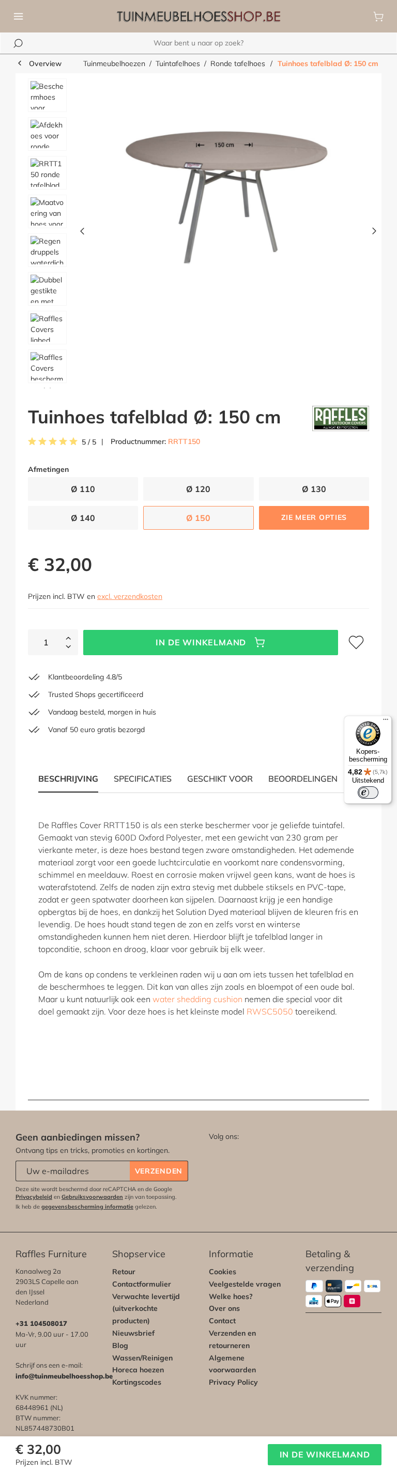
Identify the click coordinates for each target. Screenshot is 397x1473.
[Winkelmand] (378, 16)
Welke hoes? (231, 1296)
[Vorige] (82, 233)
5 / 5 (89, 442)
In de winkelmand (201, 642)
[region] (198, 233)
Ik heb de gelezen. (86, 1206)
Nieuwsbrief (133, 1333)
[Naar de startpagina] (198, 16)
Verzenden (158, 1171)
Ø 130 (314, 489)
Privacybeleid (34, 1196)
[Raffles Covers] (340, 418)
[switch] (368, 792)
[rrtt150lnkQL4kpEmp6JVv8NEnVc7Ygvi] (228, 189)
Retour (123, 1271)
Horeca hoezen (138, 1369)
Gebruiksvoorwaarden (92, 1196)
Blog (120, 1345)
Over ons (224, 1308)
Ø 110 (83, 489)
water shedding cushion (197, 999)
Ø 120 (198, 489)
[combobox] (198, 43)
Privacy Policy (233, 1382)
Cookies (222, 1271)
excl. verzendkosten (129, 596)
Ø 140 (83, 518)
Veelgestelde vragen (245, 1284)
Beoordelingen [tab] (303, 778)
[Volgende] (374, 233)
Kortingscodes (136, 1382)
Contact (222, 1320)
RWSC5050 (271, 1011)
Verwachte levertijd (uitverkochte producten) (146, 1309)
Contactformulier (141, 1284)
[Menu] (18, 16)
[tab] (143, 779)
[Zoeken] (18, 43)
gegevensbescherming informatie (87, 1206)
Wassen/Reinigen (142, 1358)
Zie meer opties (314, 517)
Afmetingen (48, 469)
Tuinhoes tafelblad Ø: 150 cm (328, 63)
